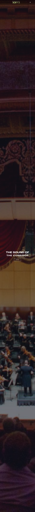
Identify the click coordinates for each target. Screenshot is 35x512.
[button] (31, 2)
